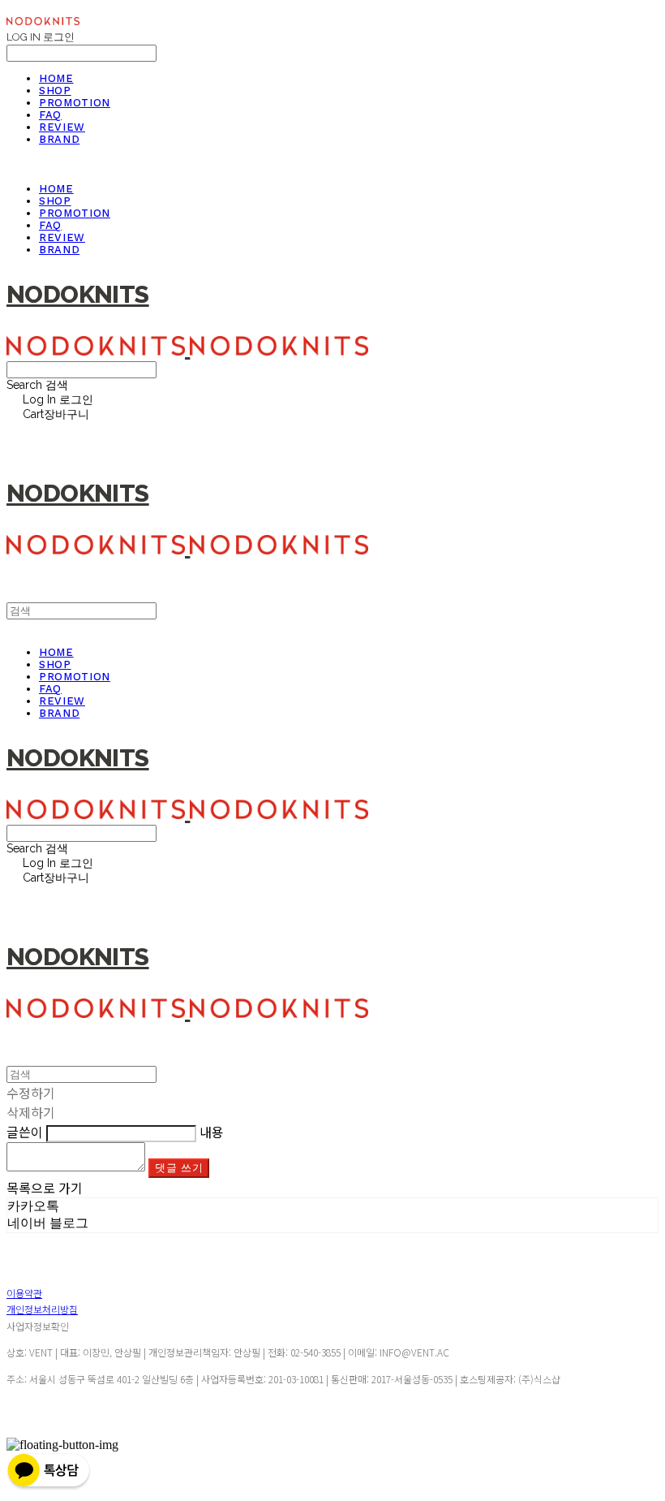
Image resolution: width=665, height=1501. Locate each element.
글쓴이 (24, 1131)
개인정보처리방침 (42, 1309)
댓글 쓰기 (179, 1168)
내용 (212, 1131)
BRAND (59, 139)
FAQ (50, 115)
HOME (56, 78)
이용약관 (24, 1293)
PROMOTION (74, 103)
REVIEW (62, 127)
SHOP (55, 90)
